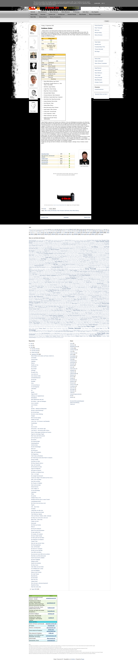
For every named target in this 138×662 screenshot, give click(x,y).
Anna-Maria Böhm (90, 244)
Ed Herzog (42, 260)
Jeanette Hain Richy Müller (96, 282)
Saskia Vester (70, 319)
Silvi (32, 425)
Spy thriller (72, 389)
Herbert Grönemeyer (39, 278)
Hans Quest (34, 274)
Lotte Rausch (31, 295)
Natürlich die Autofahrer (36, 563)
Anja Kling (92, 243)
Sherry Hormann (98, 35)
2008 (94, 232)
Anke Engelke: (31, 244)
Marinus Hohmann (46, 299)
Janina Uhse (35, 282)
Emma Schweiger (94, 261)
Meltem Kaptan (57, 303)
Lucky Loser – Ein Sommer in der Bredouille (40, 421)
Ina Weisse (61, 279)
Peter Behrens (37, 313)
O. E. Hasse (36, 310)
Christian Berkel (40, 253)
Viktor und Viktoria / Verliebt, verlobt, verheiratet (41, 515)
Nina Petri (85, 309)
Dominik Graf (61, 14)
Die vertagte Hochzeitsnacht (37, 475)
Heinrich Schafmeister (65, 275)
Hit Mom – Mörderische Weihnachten (39, 408)
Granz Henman (50, 270)
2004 (75, 232)
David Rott (91, 256)
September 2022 (35, 354)
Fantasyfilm (72, 360)
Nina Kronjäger (75, 309)
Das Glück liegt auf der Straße (37, 512)
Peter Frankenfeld (52, 313)
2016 (65, 234)
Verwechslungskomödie (75, 394)
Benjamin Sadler (47, 249)
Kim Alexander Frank (94, 290)
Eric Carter (38, 263)
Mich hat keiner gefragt (36, 417)
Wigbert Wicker (64, 334)
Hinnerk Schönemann (97, 278)
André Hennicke (59, 243)
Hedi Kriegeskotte (106, 274)
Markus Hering (83, 299)
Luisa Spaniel (78, 295)
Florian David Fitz (99, 25)
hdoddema (73, 659)
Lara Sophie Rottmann (97, 291)
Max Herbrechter (54, 302)
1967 (105, 229)
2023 (31, 345)
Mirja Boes (64, 306)
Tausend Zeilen (34, 359)
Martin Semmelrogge (45, 300)
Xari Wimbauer (103, 336)
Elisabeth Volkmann (102, 260)
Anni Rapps (58, 245)
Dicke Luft (33, 448)
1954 (63, 229)
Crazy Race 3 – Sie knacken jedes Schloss (40, 430)
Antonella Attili (99, 245)
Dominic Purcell (49, 259)
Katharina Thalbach (101, 288)
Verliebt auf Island (35, 419)
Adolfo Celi (43, 240)
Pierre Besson (81, 314)
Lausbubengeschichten (36, 501)
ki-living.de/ (51, 613)
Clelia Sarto (73, 255)
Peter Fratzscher (58, 313)
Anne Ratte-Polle (96, 244)
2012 (39, 234)
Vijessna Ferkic (93, 333)
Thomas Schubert (92, 328)
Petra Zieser (48, 314)
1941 (36, 229)
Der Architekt (34, 366)
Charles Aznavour (88, 252)
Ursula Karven (96, 331)
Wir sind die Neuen (35, 412)
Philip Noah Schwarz (53, 314)
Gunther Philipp (89, 270)
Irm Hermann (97, 279)
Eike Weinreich (69, 260)
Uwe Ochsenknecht (46, 333)
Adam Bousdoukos (32, 240)
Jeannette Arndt (104, 282)
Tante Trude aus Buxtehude (37, 455)
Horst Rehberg (36, 279)
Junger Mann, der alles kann (37, 510)
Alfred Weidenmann (58, 241)
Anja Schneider (100, 243)
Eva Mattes (96, 263)
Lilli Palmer (42, 294)
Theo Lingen (97, 75)
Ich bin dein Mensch (35, 385)
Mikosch (33, 526)
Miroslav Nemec (68, 306)
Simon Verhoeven (54, 11)
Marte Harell (105, 299)
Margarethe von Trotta (96, 296)
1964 (98, 229)
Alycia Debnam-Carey (70, 241)
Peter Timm (94, 313)
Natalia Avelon (65, 307)
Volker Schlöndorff (99, 61)
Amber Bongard (77, 241)
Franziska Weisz (66, 267)
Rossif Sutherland (72, 318)
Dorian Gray (77, 259)
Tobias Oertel (71, 330)
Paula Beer (68, 311)
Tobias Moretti (65, 330)
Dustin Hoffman (98, 259)
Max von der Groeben (75, 302)
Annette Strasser (53, 245)
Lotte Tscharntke (36, 295)
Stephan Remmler (63, 323)
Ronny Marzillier (48, 318)
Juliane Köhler (40, 287)
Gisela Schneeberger (39, 270)
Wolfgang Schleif (64, 336)
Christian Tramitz (98, 82)
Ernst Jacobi (59, 263)
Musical (71, 376)
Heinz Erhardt (98, 70)
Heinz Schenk (93, 275)
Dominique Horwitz (67, 259)
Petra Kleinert (34, 314)
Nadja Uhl (61, 307)
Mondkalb (33, 381)
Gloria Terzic (46, 270)
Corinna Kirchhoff (96, 255)
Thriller (71, 392)
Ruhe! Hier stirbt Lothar (36, 586)
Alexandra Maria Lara (33, 241)
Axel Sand (31, 248)
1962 (95, 229)
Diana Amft (60, 257)
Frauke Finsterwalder (72, 267)
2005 (78, 232)
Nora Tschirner (106, 309)
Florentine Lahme (106, 264)
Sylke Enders (68, 324)
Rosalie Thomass (54, 318)
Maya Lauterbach (34, 303)
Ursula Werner (102, 331)
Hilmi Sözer (91, 278)
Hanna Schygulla (83, 271)
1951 (52, 229)
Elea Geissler (81, 260)
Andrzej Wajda (54, 243)
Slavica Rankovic (63, 322)
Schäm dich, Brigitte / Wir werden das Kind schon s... (42, 477)
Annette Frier (40, 245)
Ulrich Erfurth (57, 331)
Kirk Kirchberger (104, 290)
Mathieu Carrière (76, 300)
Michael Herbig (98, 32)
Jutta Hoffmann (71, 287)
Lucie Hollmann (68, 295)
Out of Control (34, 426)
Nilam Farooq (59, 309)
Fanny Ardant (50, 264)
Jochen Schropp (106, 283)
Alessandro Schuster (83, 240)
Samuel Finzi (44, 319)
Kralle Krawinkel (57, 291)
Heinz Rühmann (98, 72)
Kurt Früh (74, 291)
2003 (70, 232)
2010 (108, 232)
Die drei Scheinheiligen (36, 446)
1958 (80, 229)
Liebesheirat (33, 492)
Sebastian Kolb (96, 319)
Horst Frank (107, 278)
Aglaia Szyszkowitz (54, 240)
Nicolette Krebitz (36, 309)
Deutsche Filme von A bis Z (101, 94)
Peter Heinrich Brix (68, 313)
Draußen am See (34, 365)
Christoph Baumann (95, 253)
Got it (103, 3)
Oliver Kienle (49, 310)
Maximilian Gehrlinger (95, 302)
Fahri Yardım (41, 264)
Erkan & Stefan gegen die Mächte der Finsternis (41, 432)
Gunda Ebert (85, 270)
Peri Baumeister (100, 311)
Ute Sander (31, 333)
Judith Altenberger (58, 286)
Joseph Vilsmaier (40, 286)
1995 (38, 232)
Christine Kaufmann (74, 253)
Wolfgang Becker (42, 336)
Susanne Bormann (99, 323)
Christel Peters (106, 252)
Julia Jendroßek (88, 286)
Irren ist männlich (34, 403)
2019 (82, 234)
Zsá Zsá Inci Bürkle (54, 337)
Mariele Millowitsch (103, 298)
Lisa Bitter (61, 294)
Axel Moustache (100, 247)
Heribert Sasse (57, 278)
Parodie (71, 378)
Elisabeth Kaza (96, 260)
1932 (33, 229)
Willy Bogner (87, 334)
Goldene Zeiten (45, 158)
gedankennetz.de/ (51, 598)
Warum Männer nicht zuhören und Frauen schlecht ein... (43, 355)
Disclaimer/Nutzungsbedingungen (77, 401)
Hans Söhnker (40, 274)
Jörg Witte (76, 287)
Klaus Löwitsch (39, 291)
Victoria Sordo (88, 333)
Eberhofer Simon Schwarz (35, 260)
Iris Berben (93, 279)
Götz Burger (34, 271)
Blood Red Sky (45, 163)
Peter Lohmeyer (75, 313)
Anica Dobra (77, 243)
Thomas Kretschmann (57, 328)
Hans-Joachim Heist (49, 274)
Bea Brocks (98, 248)
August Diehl (83, 247)
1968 (108, 229)
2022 (99, 234)
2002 (66, 232)
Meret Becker (75, 303)
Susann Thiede (87, 323)
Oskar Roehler (82, 14)
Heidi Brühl (30, 275)
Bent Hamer (61, 249)
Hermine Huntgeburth (55, 17)
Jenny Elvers (44, 283)
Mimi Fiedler (44, 306)
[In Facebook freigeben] (53, 208)
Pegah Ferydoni (90, 311)
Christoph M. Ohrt (102, 253)
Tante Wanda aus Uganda (36, 514)
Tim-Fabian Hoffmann (49, 330)
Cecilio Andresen (75, 252)
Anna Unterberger (84, 244)
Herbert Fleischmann (32, 278)
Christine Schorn (89, 253)
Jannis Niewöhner (48, 282)
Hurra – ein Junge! (35, 474)
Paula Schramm (85, 311)
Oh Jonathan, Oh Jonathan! (37, 534)
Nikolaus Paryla (53, 309)
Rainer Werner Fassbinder (101, 63)
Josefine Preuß (34, 286)
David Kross (85, 256)
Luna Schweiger (96, 295)
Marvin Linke (70, 300)
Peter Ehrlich (46, 313)
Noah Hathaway (95, 309)
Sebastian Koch (90, 319)
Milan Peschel (38, 306)
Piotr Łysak (98, 314)
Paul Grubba (49, 311)
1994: (35, 232)
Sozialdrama (96, 322)
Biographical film (73, 346)
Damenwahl (33, 523)
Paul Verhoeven (63, 311)
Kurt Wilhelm (85, 291)
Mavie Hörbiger (44, 302)
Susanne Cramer (105, 323)
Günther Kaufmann (63, 271)
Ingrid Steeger (75, 279)
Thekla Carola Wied (82, 326)
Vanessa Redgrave (70, 333)
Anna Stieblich (78, 244)
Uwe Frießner (39, 333)
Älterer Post (87, 217)
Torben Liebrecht (100, 330)
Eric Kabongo (43, 263)
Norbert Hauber (31, 310)
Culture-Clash (73, 352)
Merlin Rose (86, 303)
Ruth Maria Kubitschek (96, 318)
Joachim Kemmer (93, 283)
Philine (32, 494)
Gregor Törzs (55, 270)
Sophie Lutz (75, 322)
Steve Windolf (81, 323)
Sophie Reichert (80, 322)
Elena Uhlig (86, 260)
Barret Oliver (88, 248)
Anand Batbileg (92, 241)
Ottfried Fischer (83, 310)
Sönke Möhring (86, 324)
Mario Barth (56, 299)
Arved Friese (78, 247)
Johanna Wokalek (53, 284)
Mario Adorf (51, 299)
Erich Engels (48, 263)
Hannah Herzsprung (91, 271)
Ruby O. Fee (78, 318)
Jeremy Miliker (58, 283)
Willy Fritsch (92, 334)
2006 (46, 210)
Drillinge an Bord (34, 561)
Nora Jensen (100, 309)
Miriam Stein (59, 306)
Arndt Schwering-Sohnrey (57, 247)
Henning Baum (72, 277)
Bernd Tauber (78, 249)
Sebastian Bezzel (83, 319)
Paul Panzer (58, 311)
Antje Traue (79, 245)
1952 (56, 229)
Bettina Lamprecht (90, 249)
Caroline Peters (45, 252)
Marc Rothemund (42, 11)
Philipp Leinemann (65, 314)
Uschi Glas (107, 331)
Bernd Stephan (73, 249)
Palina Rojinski (99, 310)
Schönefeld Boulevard (35, 377)
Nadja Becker (56, 307)
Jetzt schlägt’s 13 (35, 488)
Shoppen (33, 415)
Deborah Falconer (106, 256)
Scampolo (33, 508)
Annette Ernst (98, 44)
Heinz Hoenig (79, 275)
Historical (72, 365)
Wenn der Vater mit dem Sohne (37, 543)
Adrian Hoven (48, 240)
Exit (32, 406)
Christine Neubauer (81, 253)
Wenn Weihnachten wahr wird (37, 399)
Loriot (108, 294)
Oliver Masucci (60, 310)
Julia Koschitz (104, 286)
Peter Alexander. (31, 313)
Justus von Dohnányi (64, 287)
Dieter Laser (82, 257)
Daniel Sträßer (69, 256)
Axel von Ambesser (41, 248)
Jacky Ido (47, 280)
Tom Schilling (94, 330)
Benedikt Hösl (35, 249)
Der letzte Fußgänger (35, 559)
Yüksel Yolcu (43, 337)
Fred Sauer (81, 267)
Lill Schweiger (37, 294)
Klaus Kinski (34, 291)
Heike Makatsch (43, 275)
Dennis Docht (38, 257)
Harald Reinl (97, 274)
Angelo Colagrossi (72, 243)
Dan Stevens (57, 256)
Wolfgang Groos (48, 336)
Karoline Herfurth (66, 288)
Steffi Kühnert (37, 323)
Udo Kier (49, 331)
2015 (60, 234)
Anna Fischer (51, 244)
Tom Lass (85, 330)
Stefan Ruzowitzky (103, 322)
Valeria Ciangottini (63, 333)
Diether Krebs (87, 257)
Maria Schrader (46, 298)
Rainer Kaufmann (45, 315)
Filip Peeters (90, 264)
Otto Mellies (89, 310)
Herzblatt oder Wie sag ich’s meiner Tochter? (40, 499)
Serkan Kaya (46, 320)
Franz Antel (97, 265)
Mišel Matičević (74, 306)
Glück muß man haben (36, 485)
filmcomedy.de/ (51, 638)
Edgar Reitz (53, 260)
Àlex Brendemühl (60, 337)
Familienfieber (34, 423)
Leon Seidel (77, 292)
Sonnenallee (33, 357)
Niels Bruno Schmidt (43, 309)
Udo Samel (53, 331)
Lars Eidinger (104, 291)
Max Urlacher (63, 302)
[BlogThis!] (51, 208)
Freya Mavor (96, 267)
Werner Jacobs (58, 334)
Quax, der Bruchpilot (35, 546)
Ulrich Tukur (80, 331)
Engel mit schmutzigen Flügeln (37, 434)
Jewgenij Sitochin (87, 283)
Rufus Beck (90, 318)
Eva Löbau (92, 263)
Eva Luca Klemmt (86, 263)
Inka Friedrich (80, 279)
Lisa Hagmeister (65, 294)
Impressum (72, 404)
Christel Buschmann (100, 252)
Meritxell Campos (81, 303)
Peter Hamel (63, 313)
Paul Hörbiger (53, 311)
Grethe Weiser (61, 270)
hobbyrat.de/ (51, 607)
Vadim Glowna (57, 333)
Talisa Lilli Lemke (31, 326)
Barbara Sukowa (69, 248)
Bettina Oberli (102, 249)
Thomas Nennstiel (99, 49)
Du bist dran (33, 379)
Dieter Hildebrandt (77, 257)
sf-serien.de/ (51, 625)
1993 (108, 231)
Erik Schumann (54, 263)
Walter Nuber (49, 334)
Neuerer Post (44, 217)
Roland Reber (95, 317)
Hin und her (33, 495)
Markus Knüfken (94, 299)
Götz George (38, 271)
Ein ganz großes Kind (35, 532)
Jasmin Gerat (54, 282)
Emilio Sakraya (83, 261)
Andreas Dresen (43, 17)
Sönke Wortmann (65, 11)
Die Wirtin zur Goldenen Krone (37, 472)
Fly (31, 390)
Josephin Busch (52, 286)
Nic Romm (94, 307)
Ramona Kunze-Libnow (89, 315)
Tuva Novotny (45, 331)
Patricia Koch (104, 310)
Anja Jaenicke (87, 243)
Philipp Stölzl (71, 314)
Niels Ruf (48, 309)
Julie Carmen (45, 287)
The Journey (75, 326)
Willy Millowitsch (98, 79)
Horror (71, 367)
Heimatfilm (72, 364)
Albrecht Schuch (68, 240)
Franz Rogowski (42, 267)
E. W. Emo (103, 259)
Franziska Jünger (48, 267)
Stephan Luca (57, 323)
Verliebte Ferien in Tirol (36, 497)
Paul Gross (45, 311)
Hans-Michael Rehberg (65, 274)
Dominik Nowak (61, 259)
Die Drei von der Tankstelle (36, 550)
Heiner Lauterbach (51, 275)
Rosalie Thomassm (62, 318)
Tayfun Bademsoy (58, 326)
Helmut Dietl (97, 58)
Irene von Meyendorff (86, 279)
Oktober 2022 (34, 352)
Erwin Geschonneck (70, 263)
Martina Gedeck (52, 300)
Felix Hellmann (77, 264)
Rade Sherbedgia (34, 315)
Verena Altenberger (76, 333)
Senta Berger (34, 320)
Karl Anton (34, 288)
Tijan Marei (105, 328)
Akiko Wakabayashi (61, 240)
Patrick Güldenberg (34, 311)
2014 (53, 234)
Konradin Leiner (44, 291)
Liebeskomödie (32, 294)
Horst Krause (31, 279)
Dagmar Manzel (52, 256)
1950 (49, 229)
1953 (59, 229)
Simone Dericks (43, 322)
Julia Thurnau (34, 287)
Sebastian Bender (76, 319)
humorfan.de (51, 611)
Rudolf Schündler (83, 318)
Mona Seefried (84, 306)
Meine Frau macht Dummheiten (37, 530)
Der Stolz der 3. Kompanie (36, 548)
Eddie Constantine (47, 260)
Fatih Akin (42, 14)
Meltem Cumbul (52, 303)
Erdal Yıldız (31, 263)
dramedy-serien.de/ (51, 623)
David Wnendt (100, 256)
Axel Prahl (106, 247)
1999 (54, 232)
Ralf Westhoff (76, 315)
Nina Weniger (90, 309)
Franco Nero (81, 265)
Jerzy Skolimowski (70, 283)
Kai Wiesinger (99, 287)
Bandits (32, 392)
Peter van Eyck (104, 313)
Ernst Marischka (64, 263)
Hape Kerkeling (87, 274)
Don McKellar (73, 259)
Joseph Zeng (47, 286)
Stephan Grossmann (43, 323)
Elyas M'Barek (58, 261)
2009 (101, 232)
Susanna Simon (92, 323)
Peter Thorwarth (60, 210)
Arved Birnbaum (73, 247)
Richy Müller (55, 317)
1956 (70, 229)
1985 (83, 231)
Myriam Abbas (36, 307)
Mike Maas (33, 306)
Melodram (72, 375)
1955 (67, 229)
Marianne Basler (70, 298)
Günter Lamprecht (45, 271)
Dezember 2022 (34, 348)
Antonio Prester (104, 245)
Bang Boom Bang (45, 153)
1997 (45, 232)
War (71, 395)
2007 (88, 232)
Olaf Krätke (40, 310)
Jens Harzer (49, 283)
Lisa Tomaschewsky (80, 294)
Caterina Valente (51, 252)
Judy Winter (64, 286)
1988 (94, 231)
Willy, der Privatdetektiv (36, 452)
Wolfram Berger (86, 336)
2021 (93, 234)
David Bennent (80, 256)
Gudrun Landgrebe (73, 270)
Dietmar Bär (93, 257)
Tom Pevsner (89, 330)
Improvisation (73, 368)
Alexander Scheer (105, 240)
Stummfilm (72, 391)
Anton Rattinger (94, 245)
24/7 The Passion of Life (36, 437)
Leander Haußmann (56, 292)
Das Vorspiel (33, 368)
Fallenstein (46, 264)
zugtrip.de (51, 617)
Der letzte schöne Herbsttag (37, 414)
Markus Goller (34, 14)
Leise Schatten (34, 405)
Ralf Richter (66, 210)
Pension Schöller (34, 459)
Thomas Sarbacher (85, 328)
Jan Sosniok (101, 280)
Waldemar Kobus (43, 334)
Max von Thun (69, 302)
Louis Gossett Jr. (42, 295)
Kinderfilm (72, 370)
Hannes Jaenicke (32, 272)
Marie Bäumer (83, 298)
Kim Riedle (100, 290)
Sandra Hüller (58, 319)
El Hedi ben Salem (75, 260)
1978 (59, 231)
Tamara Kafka (37, 326)
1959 (84, 229)
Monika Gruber (95, 306)
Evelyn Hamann (106, 263)
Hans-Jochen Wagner (56, 274)
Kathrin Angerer (36, 290)
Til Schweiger (76, 11)
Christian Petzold (72, 14)
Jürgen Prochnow (81, 287)
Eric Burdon (35, 263)
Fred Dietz (77, 267)
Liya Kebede (100, 294)
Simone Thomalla (50, 322)
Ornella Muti (65, 310)
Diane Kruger (65, 257)
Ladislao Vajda (90, 291)
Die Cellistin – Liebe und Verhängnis (38, 401)
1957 (75, 229)
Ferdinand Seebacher (84, 264)
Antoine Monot (83, 245)
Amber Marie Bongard (85, 241)
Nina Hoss (68, 309)
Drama (71, 354)
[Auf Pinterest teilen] (55, 208)
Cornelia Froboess (103, 255)
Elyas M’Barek (65, 261)
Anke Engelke (106, 243)
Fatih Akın (60, 264)
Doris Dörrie (81, 259)
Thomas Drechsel (98, 326)
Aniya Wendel (82, 243)
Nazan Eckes (76, 307)
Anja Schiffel (96, 243)
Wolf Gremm (36, 336)
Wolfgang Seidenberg (71, 336)
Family (71, 359)
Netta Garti (91, 307)
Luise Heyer (90, 295)
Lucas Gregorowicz (61, 295)
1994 (31, 232)
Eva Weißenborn (101, 263)
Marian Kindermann (57, 298)
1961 (91, 229)
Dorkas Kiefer (93, 259)
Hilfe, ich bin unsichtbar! (36, 479)
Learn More (97, 3)
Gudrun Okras (80, 270)
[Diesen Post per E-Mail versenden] (49, 208)
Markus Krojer (100, 299)
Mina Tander (48, 306)
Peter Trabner (99, 313)
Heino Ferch (58, 275)
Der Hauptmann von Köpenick (37, 539)
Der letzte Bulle (45, 162)
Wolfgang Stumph (79, 336)
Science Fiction (73, 384)
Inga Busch (65, 279)
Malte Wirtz (33, 17)
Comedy (49, 210)
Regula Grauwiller (101, 315)
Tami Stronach (42, 326)
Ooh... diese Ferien (35, 506)
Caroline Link (52, 14)
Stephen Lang (76, 323)
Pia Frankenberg (76, 314)
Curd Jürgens (41, 256)
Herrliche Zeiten (34, 445)
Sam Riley (40, 319)
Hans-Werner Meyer (73, 274)
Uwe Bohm (35, 333)
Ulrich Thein (75, 331)
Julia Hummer (83, 286)
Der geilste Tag (34, 372)
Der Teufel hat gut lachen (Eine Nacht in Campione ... (42, 457)
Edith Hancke (58, 260)
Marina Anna (33, 299)
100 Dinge (33, 370)
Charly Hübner (94, 252)
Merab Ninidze (63, 303)
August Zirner (88, 247)
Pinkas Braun (93, 314)
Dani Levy (97, 30)
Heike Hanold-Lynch (36, 275)
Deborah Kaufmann (32, 257)
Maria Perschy (40, 298)
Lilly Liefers (52, 294)
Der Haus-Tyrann (34, 565)
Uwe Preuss (52, 333)
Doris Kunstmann (87, 259)
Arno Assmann (67, 247)
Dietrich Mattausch (99, 257)
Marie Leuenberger (95, 298)
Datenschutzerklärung (74, 402)
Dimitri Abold (104, 257)
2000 (57, 232)
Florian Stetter (63, 265)
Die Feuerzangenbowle (36, 545)
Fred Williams (85, 267)
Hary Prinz (101, 274)
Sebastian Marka (102, 319)
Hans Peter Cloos (101, 272)
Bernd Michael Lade (67, 249)
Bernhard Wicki (84, 249)
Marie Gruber (89, 298)
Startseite (33, 11)
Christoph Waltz (46, 255)
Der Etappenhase (34, 454)
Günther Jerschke (56, 271)
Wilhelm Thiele (70, 334)
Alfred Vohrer (50, 241)
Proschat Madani (102, 314)
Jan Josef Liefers (87, 280)
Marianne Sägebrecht (76, 298)
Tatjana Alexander (52, 326)
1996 (42, 232)
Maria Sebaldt (51, 298)
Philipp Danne (59, 314)
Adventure (72, 345)
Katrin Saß (67, 290)
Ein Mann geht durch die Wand (37, 537)
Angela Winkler (65, 243)
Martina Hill (58, 300)
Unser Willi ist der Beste (36, 552)
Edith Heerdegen (63, 260)
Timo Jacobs (56, 330)
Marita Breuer (60, 299)
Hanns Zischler (58, 272)
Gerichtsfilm (72, 362)
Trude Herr (36, 331)
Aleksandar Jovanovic (75, 240)
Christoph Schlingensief (39, 255)
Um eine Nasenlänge (35, 490)
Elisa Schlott (91, 260)
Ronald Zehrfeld (41, 318)
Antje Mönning (74, 245)
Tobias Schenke (76, 330)
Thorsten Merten (99, 328)
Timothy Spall (60, 330)
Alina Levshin (64, 241)
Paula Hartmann (74, 311)
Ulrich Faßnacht (64, 331)
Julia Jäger (99, 286)
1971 (38, 231)
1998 (49, 232)
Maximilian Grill (102, 302)
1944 (39, 229)
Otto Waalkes (93, 310)
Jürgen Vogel (93, 287)
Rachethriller (72, 379)
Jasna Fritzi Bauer (76, 282)
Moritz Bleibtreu (102, 306)
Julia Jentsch (94, 286)
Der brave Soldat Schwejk (36, 535)
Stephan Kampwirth (50, 323)
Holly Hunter (103, 278)
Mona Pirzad (79, 306)
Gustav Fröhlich (95, 270)
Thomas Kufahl (64, 328)
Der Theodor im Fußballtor (36, 483)
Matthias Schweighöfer (35, 302)
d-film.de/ (51, 633)
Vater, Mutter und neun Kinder (37, 566)
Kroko (32, 383)
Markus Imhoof (88, 299)
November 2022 (34, 350)
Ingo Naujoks (70, 279)
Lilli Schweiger (48, 294)
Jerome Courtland (64, 283)
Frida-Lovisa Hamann (101, 267)
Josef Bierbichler (103, 284)
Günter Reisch (50, 271)
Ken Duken (77, 290)
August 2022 (34, 589)
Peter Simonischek (82, 313)
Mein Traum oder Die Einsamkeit (38, 435)
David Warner (95, 256)
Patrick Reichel (40, 311)
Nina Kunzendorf (81, 309)
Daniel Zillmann (74, 256)
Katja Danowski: (42, 290)
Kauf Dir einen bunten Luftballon (37, 557)
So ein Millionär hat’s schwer (37, 568)
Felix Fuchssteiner (71, 264)
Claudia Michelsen (67, 255)
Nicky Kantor (105, 307)
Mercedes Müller (69, 303)
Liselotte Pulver (90, 294)
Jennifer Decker (34, 283)
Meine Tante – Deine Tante (36, 519)
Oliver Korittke (54, 310)
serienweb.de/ (51, 640)
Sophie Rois (86, 322)
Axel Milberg (94, 247)
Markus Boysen (70, 299)
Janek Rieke (31, 282)
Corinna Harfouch (87, 255)
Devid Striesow (55, 257)
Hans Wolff (44, 274)
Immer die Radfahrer (35, 570)
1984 (80, 231)
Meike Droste (47, 303)
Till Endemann (39, 330)
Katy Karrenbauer (72, 290)
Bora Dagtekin (95, 11)
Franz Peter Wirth (35, 267)
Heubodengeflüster (35, 443)
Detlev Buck (86, 11)
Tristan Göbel (31, 331)
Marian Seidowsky (64, 298)
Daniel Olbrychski (63, 256)
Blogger (82, 659)
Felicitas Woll (65, 264)
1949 (45, 229)
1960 (87, 229)
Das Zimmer (33, 439)
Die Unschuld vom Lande (36, 466)
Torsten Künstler (106, 330)
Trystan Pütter (40, 331)
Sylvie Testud (79, 324)
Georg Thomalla (98, 77)
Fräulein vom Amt (35, 521)
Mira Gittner (53, 306)
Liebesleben (33, 388)
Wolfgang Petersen (56, 336)
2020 (87, 234)
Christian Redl (56, 253)
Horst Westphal (47, 279)
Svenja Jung (63, 324)
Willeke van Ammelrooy (81, 334)
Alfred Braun (46, 241)
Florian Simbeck (57, 265)
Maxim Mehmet (82, 302)
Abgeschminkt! (34, 394)
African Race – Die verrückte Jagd (38, 428)
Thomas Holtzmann (50, 328)
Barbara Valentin (76, 248)
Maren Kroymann (83, 296)
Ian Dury (56, 279)
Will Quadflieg (75, 334)
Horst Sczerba (41, 279)
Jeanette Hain (89, 282)
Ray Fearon (95, 315)
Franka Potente (92, 265)
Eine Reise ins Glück (35, 461)
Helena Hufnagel (98, 275)
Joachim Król (100, 283)
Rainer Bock (40, 315)
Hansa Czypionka (80, 274)
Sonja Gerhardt (69, 322)
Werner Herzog (53, 334)
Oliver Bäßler (44, 310)
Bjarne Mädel (107, 249)
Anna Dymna (46, 244)
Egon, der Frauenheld (35, 465)
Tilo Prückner (44, 330)
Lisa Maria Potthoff (72, 294)
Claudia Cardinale (61, 255)
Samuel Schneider (51, 319)
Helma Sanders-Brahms (105, 275)
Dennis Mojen (43, 257)
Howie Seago (53, 279)
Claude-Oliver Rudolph (53, 255)
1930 (30, 229)
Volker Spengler (37, 334)
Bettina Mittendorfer (96, 249)
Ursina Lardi (92, 331)
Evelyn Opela (31, 264)
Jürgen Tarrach (87, 287)
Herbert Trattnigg (52, 278)
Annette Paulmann (47, 245)
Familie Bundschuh (99, 89)
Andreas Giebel (35, 243)
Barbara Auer (52, 248)
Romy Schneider (34, 318)
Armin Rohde (49, 247)
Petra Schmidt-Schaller (41, 314)
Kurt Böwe (71, 291)
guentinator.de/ (51, 603)
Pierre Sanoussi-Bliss (87, 314)
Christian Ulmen (62, 253)
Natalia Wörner (71, 307)
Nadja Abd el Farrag (50, 307)
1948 (42, 229)
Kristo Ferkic (67, 291)
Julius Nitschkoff (50, 287)
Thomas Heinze (42, 328)
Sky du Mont (57, 322)
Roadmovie (72, 381)
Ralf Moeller (65, 315)
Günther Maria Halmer (70, 271)
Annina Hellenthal (63, 245)
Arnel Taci (63, 247)
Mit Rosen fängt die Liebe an (37, 463)
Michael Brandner (98, 303)
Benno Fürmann (55, 249)
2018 (75, 234)
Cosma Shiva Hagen (35, 256)
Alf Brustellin (40, 241)
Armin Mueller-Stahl (43, 247)
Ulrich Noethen (70, 331)
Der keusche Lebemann (36, 528)
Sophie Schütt (91, 322)
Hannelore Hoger (106, 271)
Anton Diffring (88, 245)
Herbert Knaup (46, 278)
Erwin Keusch (76, 263)
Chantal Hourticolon (81, 252)
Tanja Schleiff (47, 326)
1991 (101, 231)
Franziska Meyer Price (100, 46)
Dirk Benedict (54, 210)
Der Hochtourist (34, 450)
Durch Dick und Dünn (35, 481)
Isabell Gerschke (103, 279)
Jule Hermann (69, 286)
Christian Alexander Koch (33, 253)
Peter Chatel (42, 313)
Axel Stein (36, 248)
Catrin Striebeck (63, 252)
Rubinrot (33, 363)
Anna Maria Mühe (65, 244)
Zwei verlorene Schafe (35, 375)
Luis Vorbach (73, 295)
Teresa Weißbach (64, 326)
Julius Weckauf (56, 287)
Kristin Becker (62, 291)
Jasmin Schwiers (61, 282)
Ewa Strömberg (36, 264)
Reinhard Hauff (106, 315)
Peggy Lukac (96, 311)
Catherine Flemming (57, 252)
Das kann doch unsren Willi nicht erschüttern (40, 554)
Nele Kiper (80, 307)
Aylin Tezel (47, 248)
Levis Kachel (96, 292)
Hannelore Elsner (99, 271)
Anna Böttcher (41, 244)
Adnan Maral (39, 240)
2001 (62, 232)
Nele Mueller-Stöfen (85, 307)
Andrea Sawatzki (100, 241)
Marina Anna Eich (38, 299)
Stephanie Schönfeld (70, 323)
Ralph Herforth (82, 315)
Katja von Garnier (60, 290)
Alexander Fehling (90, 240)
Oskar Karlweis (70, 310)
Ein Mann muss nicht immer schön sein (39, 517)
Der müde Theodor (35, 574)
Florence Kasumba (95, 264)
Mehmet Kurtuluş (42, 303)
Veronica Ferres (83, 333)
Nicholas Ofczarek (100, 307)
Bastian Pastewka (93, 248)
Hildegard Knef (86, 278)
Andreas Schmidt (48, 243)
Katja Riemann (98, 68)
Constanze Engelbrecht (79, 255)
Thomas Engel (103, 326)
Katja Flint (47, 290)
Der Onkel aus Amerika (36, 525)
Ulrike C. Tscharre (86, 331)
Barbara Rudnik (63, 248)
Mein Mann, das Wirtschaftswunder (38, 555)
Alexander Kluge (98, 240)
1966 (101, 229)
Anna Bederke (36, 244)
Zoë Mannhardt (48, 337)
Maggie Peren (101, 295)
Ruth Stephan (103, 318)
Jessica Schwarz (76, 283)
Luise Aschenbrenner (83, 295)
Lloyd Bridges (104, 294)
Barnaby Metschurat (82, 248)
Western (72, 397)
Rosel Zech (67, 318)
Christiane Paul (68, 253)
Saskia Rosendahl (64, 319)
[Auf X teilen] (52, 208)
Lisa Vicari (86, 294)
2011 (32, 234)
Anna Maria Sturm (72, 244)
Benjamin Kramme (41, 249)
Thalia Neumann (70, 326)
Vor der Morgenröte (35, 386)
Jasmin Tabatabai (68, 282)
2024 (31, 343)
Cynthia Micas (46, 256)
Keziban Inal (89, 290)
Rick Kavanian (61, 317)
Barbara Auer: (57, 248)
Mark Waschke (65, 299)
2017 (70, 234)
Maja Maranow (106, 295)
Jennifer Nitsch (39, 283)
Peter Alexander (106, 311)
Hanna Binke (76, 271)
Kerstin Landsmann (83, 290)
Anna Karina (55, 244)
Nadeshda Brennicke (42, 307)
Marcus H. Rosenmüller (95, 14)
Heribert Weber (62, 278)
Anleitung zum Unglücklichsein (37, 395)
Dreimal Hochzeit (34, 486)
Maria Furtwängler (34, 298)
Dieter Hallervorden (71, 257)
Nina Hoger (64, 309)
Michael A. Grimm (91, 303)
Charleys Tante (34, 541)
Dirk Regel (97, 51)
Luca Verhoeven (54, 295)
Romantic (72, 383)
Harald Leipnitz (92, 274)
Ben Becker (31, 249)
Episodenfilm (73, 357)
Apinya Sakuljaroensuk (36, 247)
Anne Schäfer (102, 244)
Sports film (72, 387)
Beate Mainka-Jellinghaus (105, 248)
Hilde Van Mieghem (80, 278)
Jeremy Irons (53, 283)
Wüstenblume (34, 397)
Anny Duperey (69, 245)
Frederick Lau (91, 267)
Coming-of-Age (73, 349)
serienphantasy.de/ (51, 635)
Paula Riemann (79, 311)
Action (71, 343)
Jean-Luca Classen (82, 282)
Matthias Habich (94, 300)
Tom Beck (81, 330)
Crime (71, 351)
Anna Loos (59, 244)
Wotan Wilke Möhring (74, 210)
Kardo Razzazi (104, 287)
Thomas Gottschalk (35, 328)
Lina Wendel (57, 294)
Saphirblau (33, 361)
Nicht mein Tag (45, 160)
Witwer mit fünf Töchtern (36, 572)
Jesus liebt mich (34, 374)
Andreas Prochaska (41, 243)
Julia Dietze (79, 286)
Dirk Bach (34, 259)
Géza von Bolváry (101, 270)
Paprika (32, 505)
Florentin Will (101, 264)
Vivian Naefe (97, 42)
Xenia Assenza (38, 337)
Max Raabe (59, 302)
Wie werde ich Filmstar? (36, 470)
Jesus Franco (82, 283)
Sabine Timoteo (35, 319)
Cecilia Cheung (69, 252)
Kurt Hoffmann (80, 291)
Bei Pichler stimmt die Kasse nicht (38, 503)
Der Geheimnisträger (35, 441)
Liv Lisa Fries (95, 294)
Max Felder (49, 302)
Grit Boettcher (67, 270)
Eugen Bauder (81, 263)
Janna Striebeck (41, 282)
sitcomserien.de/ (51, 627)
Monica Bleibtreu (90, 306)
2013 (46, 234)
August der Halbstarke (35, 468)
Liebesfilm (107, 292)
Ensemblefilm (73, 356)
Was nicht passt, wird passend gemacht (39, 583)
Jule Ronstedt (74, 286)
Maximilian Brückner (88, 302)
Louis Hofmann (48, 295)
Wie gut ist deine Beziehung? (37, 410)
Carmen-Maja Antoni (32, 252)
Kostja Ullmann (51, 291)
